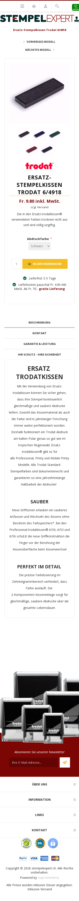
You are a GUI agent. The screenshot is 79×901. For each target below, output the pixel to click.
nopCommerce (48, 877)
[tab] (39, 322)
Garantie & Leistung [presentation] (39, 344)
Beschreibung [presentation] (39, 322)
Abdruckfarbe (38, 239)
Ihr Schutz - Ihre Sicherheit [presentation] (39, 354)
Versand (46, 889)
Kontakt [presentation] (39, 333)
